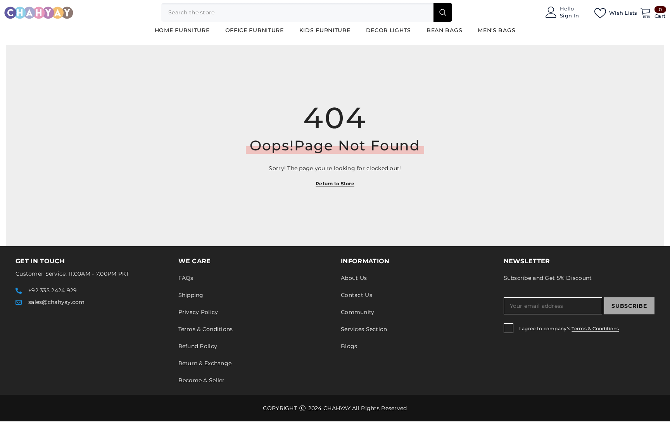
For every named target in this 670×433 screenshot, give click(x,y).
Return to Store (335, 183)
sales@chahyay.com (56, 301)
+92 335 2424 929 (52, 290)
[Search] (306, 12)
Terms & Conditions (595, 328)
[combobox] (297, 12)
